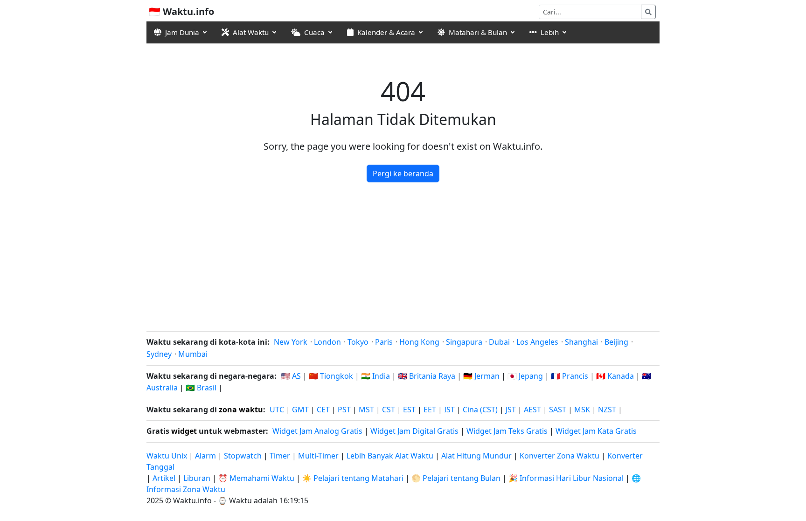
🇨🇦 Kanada (615, 376)
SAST (557, 409)
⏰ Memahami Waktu (256, 478)
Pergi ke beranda (403, 173)
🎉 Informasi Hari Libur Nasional (566, 478)
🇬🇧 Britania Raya (426, 376)
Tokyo (357, 342)
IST (449, 409)
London (327, 342)
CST (388, 409)
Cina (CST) (480, 409)
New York (290, 342)
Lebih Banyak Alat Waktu (391, 456)
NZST (607, 409)
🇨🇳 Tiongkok (331, 376)
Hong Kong (419, 342)
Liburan (196, 478)
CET (323, 409)
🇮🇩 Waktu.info (181, 11)
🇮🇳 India (375, 376)
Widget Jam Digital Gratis (414, 431)
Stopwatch (243, 456)
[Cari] (648, 12)
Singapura (464, 342)
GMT (300, 409)
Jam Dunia (182, 32)
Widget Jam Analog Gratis (317, 431)
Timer (280, 456)
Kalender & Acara (386, 32)
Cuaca (314, 32)
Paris (384, 342)
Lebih (550, 32)
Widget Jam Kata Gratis (596, 431)
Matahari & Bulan (478, 32)
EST (409, 409)
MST (366, 409)
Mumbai (193, 354)
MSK (582, 409)
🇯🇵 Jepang (525, 376)
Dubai (499, 342)
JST (511, 409)
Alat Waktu (251, 32)
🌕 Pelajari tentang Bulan (455, 478)
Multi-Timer (318, 456)
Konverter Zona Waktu (560, 456)
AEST (532, 409)
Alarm (205, 456)
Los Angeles (537, 342)
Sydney (159, 354)
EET (430, 409)
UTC (277, 409)
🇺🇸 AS (291, 376)
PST (344, 409)
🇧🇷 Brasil (201, 387)
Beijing (616, 342)
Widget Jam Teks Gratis (507, 431)
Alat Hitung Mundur (477, 456)
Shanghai (581, 342)
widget (184, 431)
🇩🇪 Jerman (481, 376)
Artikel (164, 478)
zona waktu (241, 409)
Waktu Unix (166, 456)
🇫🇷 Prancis (569, 376)
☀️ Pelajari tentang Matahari (352, 478)
